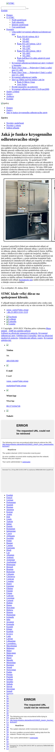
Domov (9, 15)
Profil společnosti (19, 20)
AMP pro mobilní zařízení (20, 331)
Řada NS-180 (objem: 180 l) (29, 51)
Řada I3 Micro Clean (26, 82)
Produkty (10, 29)
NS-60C (26, 41)
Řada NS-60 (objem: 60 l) (28, 36)
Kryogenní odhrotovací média (24, 77)
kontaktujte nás (26, 280)
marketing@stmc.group (16, 386)
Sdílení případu (12, 128)
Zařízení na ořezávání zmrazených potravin (19, 333)
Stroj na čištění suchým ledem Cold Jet (28, 79)
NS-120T (26, 46)
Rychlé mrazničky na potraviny (25, 87)
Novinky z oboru (13, 125)
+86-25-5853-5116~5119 (17, 312)
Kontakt (9, 99)
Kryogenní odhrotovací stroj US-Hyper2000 (30, 89)
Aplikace (10, 96)
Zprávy (9, 94)
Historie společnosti (20, 25)
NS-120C (26, 48)
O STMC (10, 17)
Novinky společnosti (15, 123)
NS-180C (26, 56)
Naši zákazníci (18, 22)
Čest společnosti (18, 27)
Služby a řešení (12, 91)
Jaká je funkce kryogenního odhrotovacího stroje (26, 112)
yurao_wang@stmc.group (17, 310)
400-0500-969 (12, 361)
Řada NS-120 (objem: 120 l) (29, 44)
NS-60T (25, 39)
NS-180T (26, 53)
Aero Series (22, 84)
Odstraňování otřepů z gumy (31, 338)
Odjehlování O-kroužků (26, 335)
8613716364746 (13, 406)
